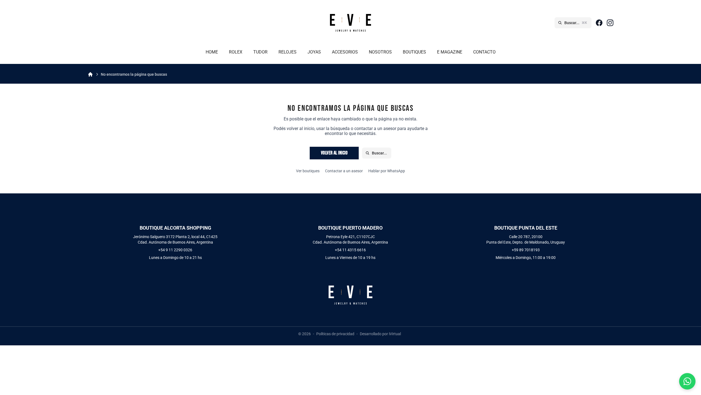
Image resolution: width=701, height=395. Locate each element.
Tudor (260, 52)
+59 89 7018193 (526, 250)
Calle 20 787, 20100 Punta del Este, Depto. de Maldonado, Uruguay (525, 239)
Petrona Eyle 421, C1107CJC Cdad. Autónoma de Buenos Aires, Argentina (350, 239)
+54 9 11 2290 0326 (175, 250)
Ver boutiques (308, 171)
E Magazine (449, 52)
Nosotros (380, 52)
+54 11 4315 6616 (350, 250)
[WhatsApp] (687, 381)
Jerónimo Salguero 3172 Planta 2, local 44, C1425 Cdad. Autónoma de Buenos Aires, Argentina (175, 239)
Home (212, 52)
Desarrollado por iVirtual (380, 334)
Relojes (287, 52)
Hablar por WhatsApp (386, 171)
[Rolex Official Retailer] (175, 22)
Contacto (484, 52)
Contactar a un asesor (344, 171)
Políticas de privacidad (335, 334)
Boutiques (414, 52)
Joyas (314, 52)
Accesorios (345, 52)
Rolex (235, 52)
